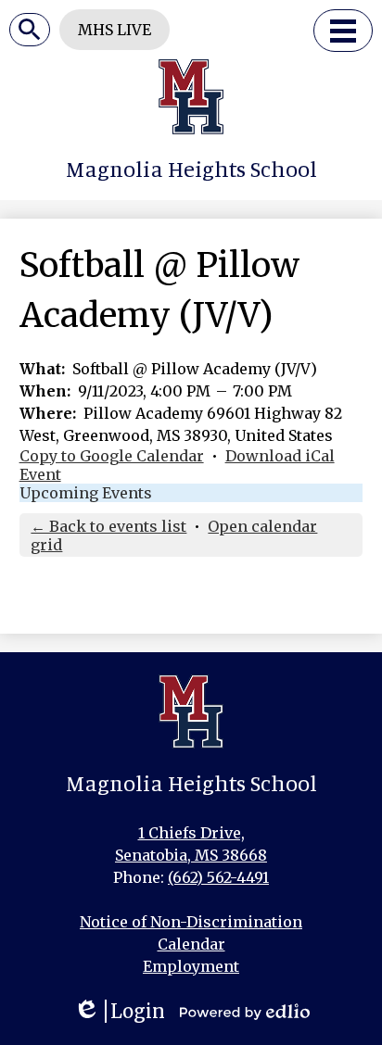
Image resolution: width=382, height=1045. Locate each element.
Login (119, 1011)
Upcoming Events (85, 493)
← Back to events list (108, 526)
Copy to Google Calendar (111, 456)
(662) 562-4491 (218, 877)
